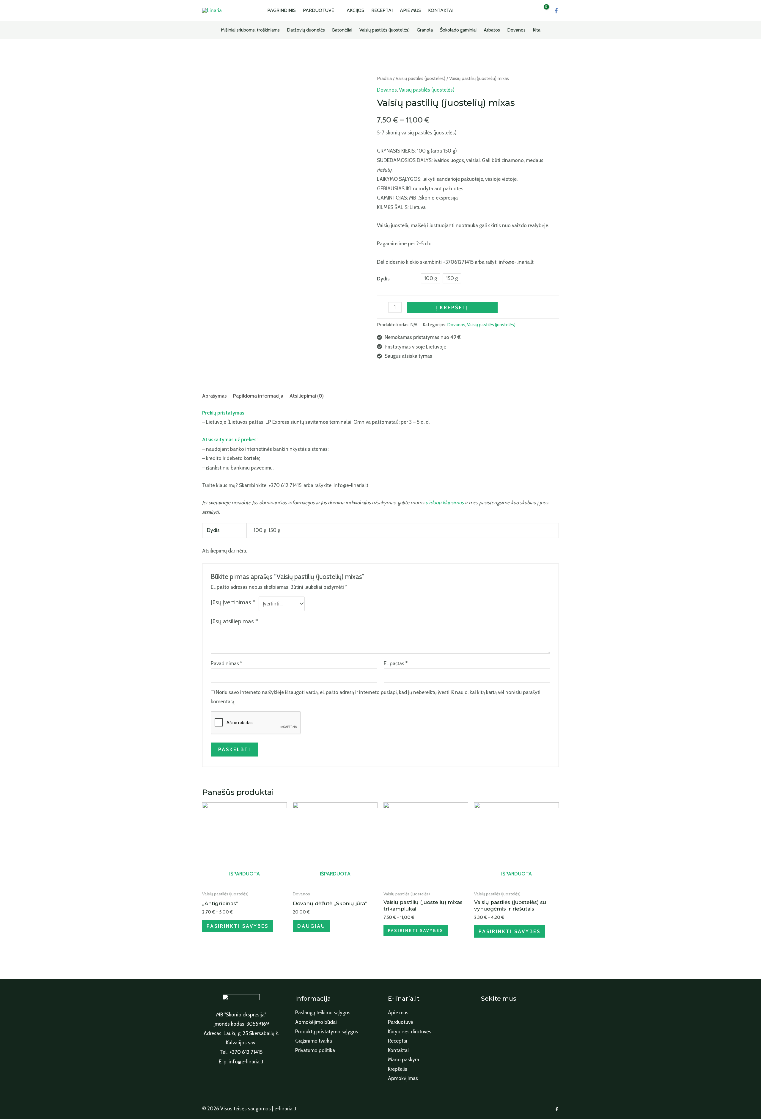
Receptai (397, 1041)
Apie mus (398, 1013)
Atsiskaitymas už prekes (229, 439)
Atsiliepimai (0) (307, 396)
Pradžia (384, 78)
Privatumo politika (315, 1050)
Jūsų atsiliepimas (234, 621)
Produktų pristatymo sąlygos (326, 1032)
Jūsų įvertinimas (233, 602)
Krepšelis (397, 1069)
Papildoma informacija (258, 396)
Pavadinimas (226, 663)
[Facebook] (556, 10)
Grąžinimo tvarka (313, 1041)
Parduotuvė (400, 1022)
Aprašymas (214, 396)
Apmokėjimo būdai (316, 1022)
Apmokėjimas (403, 1078)
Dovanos (387, 90)
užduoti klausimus (444, 503)
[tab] (214, 396)
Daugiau (311, 926)
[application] (336, 10)
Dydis (383, 279)
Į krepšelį (451, 307)
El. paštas (396, 663)
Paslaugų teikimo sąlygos (322, 1013)
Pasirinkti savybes (237, 926)
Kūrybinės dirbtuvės (409, 1032)
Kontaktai (398, 1050)
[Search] (523, 10)
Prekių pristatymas (223, 413)
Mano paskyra (403, 1059)
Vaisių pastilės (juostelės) (420, 78)
